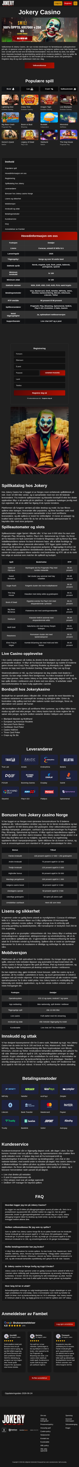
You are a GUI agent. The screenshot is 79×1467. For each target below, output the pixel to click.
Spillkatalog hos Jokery (14, 183)
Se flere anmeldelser (39, 1378)
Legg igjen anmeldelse (64, 1324)
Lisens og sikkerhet (13, 199)
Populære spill (11, 168)
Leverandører (10, 189)
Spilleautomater (67, 89)
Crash (47, 89)
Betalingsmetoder (12, 214)
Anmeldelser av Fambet (15, 229)
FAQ (7, 224)
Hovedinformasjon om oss (15, 173)
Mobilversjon (10, 204)
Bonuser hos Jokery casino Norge (19, 194)
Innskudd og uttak (12, 209)
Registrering (10, 178)
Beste (9, 89)
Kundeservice (10, 219)
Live (28, 89)
